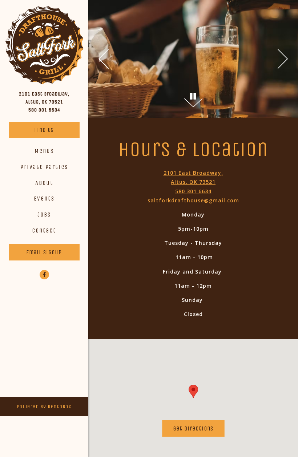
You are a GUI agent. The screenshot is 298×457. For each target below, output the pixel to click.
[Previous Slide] (103, 58)
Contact (44, 230)
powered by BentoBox (52, 406)
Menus (44, 150)
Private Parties (44, 166)
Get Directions (198, 428)
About (44, 182)
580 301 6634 (44, 110)
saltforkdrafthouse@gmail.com (193, 200)
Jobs (44, 214)
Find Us (44, 129)
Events (44, 198)
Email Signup (44, 252)
